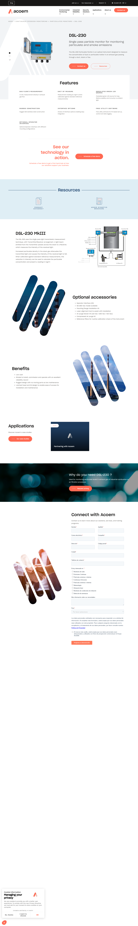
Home (10, 21)
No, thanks (9, 915)
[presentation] (10, 49)
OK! (37, 915)
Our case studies (23, 439)
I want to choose (23, 915)
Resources (103, 66)
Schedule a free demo (92, 156)
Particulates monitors (61, 21)
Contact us (81, 66)
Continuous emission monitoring (32, 21)
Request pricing (83, 488)
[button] (9, 53)
